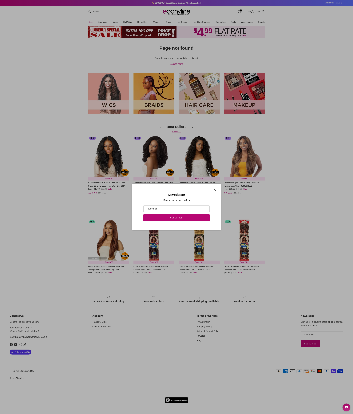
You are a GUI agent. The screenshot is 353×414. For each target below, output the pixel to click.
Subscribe (176, 218)
